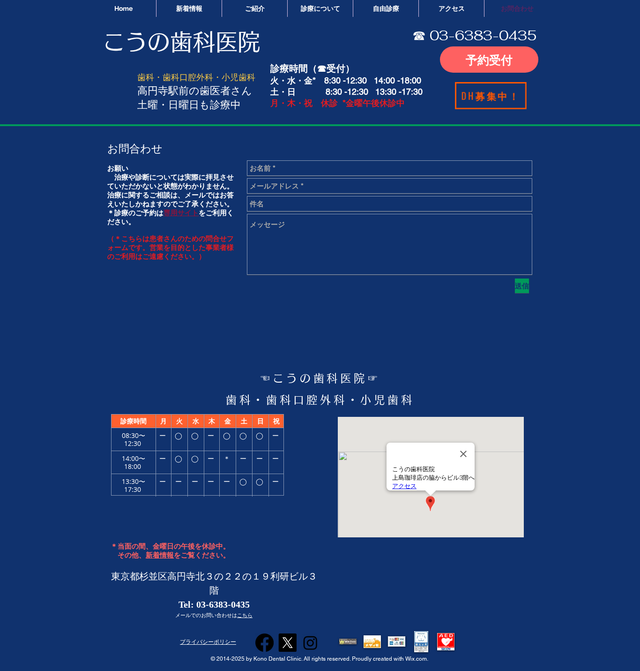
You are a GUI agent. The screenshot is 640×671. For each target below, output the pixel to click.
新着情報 (160, 555)
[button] (348, 641)
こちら (245, 615)
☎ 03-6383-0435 (474, 35)
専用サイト (181, 213)
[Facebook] (264, 642)
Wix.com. (417, 659)
